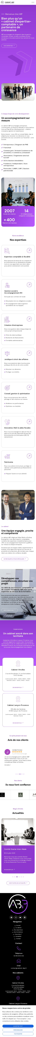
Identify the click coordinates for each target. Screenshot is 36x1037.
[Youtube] (20, 917)
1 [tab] (16, 774)
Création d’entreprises (13, 325)
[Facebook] (11, 917)
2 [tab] (18, 774)
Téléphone (18, 953)
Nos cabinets (18, 973)
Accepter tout (18, 1026)
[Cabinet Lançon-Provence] (18, 998)
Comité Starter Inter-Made (15, 849)
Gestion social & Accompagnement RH (13, 292)
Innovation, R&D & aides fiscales (17, 428)
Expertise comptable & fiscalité (17, 257)
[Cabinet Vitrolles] (18, 978)
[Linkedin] (24, 917)
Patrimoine (8, 462)
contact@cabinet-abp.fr (19, 968)
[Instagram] (16, 917)
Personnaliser (18, 1030)
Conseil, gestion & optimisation (17, 393)
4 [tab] (22, 774)
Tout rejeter (18, 1034)
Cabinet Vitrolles (18, 670)
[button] (12, 876)
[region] (18, 1021)
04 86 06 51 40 (19, 956)
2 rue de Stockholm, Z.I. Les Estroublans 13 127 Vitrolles (18, 674)
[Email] (19, 961)
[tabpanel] (18, 758)
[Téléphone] (19, 948)
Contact (18, 943)
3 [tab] (20, 774)
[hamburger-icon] (33, 2)
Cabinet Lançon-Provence (18, 705)
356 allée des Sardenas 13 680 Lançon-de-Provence (18, 710)
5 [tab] (24, 774)
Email (19, 966)
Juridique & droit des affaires (16, 359)
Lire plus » (8, 765)
